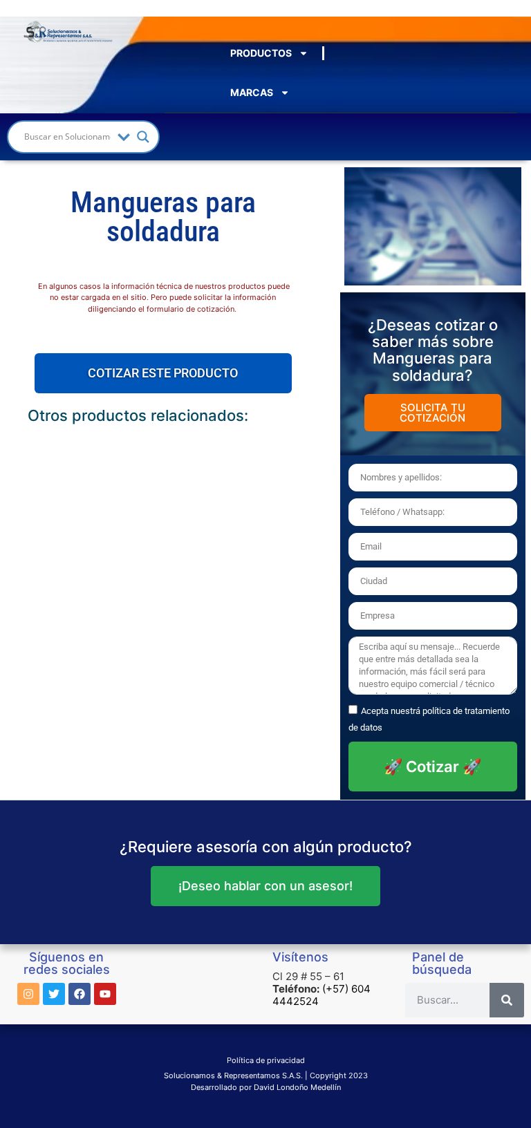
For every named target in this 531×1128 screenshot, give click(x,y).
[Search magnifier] (143, 137)
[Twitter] (54, 994)
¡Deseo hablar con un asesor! (265, 885)
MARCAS (251, 92)
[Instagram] (28, 994)
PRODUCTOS (261, 53)
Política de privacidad (266, 1060)
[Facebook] (79, 994)
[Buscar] (507, 1000)
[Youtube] (105, 994)
